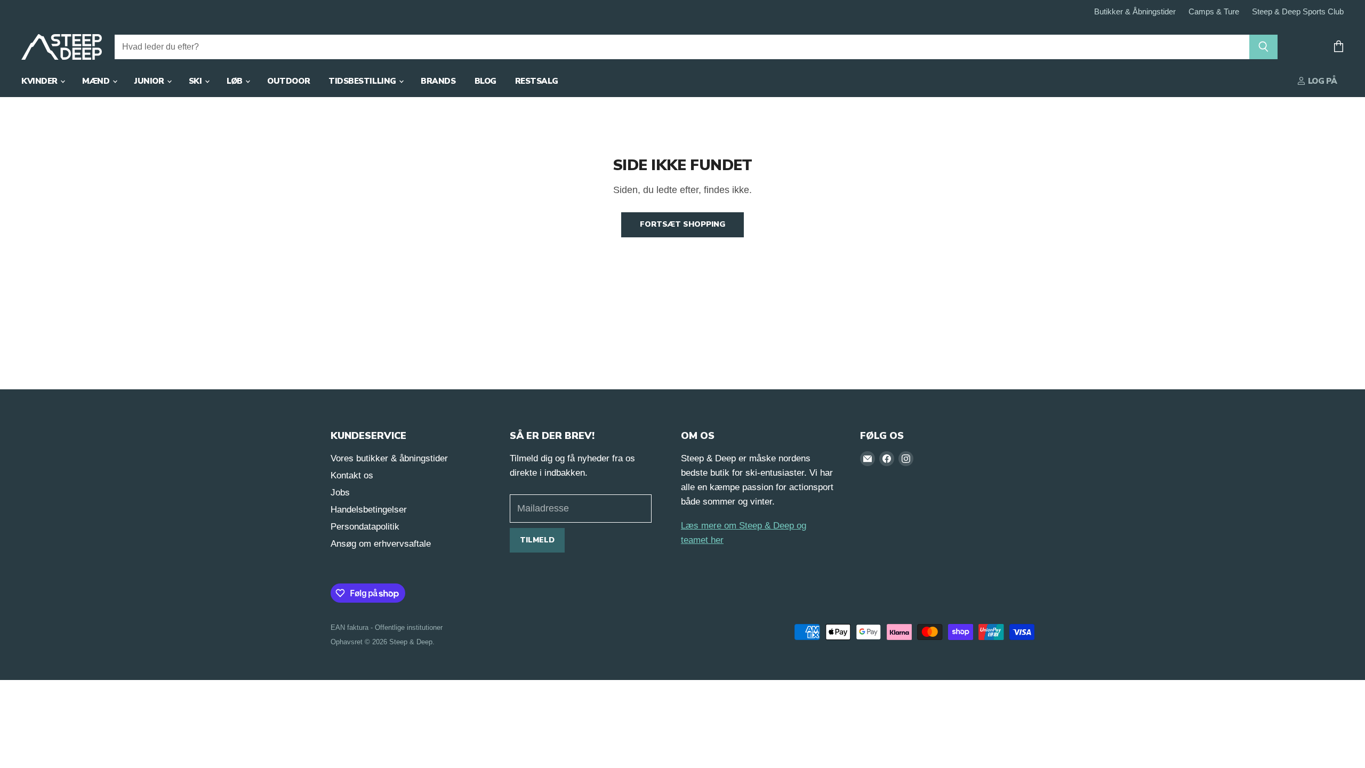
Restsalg (536, 81)
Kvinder (40, 81)
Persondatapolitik (365, 527)
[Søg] (1263, 47)
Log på (1321, 81)
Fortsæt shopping (682, 224)
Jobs (340, 492)
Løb (235, 81)
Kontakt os (352, 475)
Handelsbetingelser (369, 510)
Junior (150, 81)
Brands (438, 81)
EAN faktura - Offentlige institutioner (387, 627)
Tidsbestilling (363, 81)
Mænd (96, 81)
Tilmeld (537, 540)
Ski (196, 81)
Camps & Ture (1214, 11)
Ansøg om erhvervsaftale (381, 544)
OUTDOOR (288, 81)
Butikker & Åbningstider (1135, 11)
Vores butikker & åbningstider (389, 458)
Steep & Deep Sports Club (1298, 11)
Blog (485, 81)
